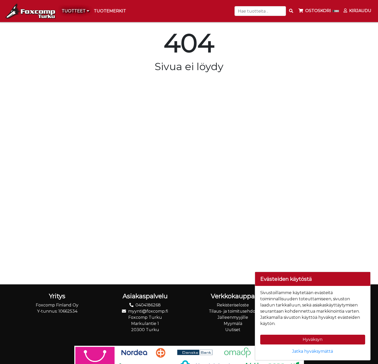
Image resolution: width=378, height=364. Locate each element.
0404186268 (148, 305)
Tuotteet (74, 10)
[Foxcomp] (30, 11)
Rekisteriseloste (233, 305)
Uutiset (232, 329)
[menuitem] (110, 11)
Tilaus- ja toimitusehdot (233, 311)
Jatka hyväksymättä (312, 351)
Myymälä (233, 323)
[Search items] (291, 11)
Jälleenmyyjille (233, 317)
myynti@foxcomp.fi (148, 311)
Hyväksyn (312, 339)
